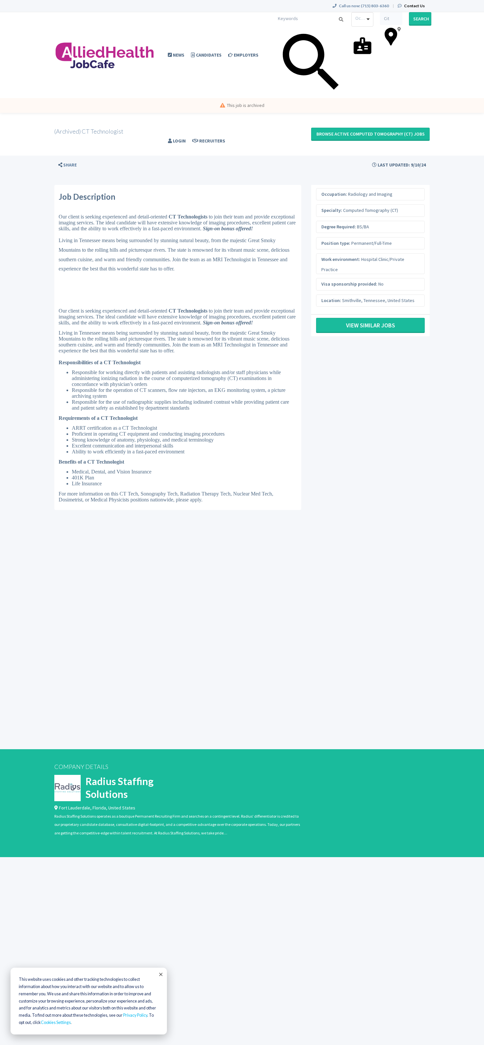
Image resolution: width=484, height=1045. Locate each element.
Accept (160, 974)
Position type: (335, 243)
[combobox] (362, 19)
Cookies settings (56, 1022)
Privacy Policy (135, 1015)
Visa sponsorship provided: (349, 284)
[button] (67, 165)
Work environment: (340, 259)
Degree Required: (338, 227)
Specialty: (331, 210)
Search (421, 19)
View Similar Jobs (370, 325)
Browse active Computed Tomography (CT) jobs (370, 134)
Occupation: (334, 194)
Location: (331, 300)
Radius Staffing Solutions (119, 787)
